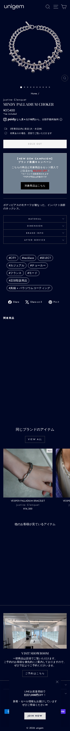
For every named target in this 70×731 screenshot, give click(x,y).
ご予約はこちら (35, 673)
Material (35, 218)
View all (35, 439)
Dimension (35, 225)
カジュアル (16, 265)
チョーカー (38, 265)
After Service (35, 240)
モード (32, 273)
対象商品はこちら (35, 185)
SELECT (45, 258)
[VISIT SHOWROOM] (35, 630)
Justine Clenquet (14, 99)
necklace (28, 258)
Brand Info (35, 233)
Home (34, 93)
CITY (12, 258)
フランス (15, 273)
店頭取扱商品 (18, 280)
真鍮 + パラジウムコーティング (29, 288)
